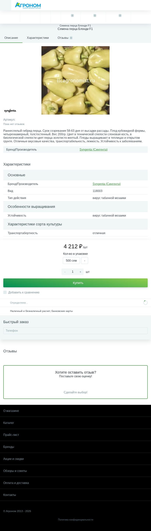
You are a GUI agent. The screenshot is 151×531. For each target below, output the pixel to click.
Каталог (8, 422)
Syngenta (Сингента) (94, 149)
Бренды (8, 446)
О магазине (11, 410)
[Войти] (141, 17)
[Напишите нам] (55, 17)
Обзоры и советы (15, 470)
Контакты (9, 494)
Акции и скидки (13, 458)
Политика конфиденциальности (75, 519)
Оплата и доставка (16, 482)
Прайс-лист (11, 434)
